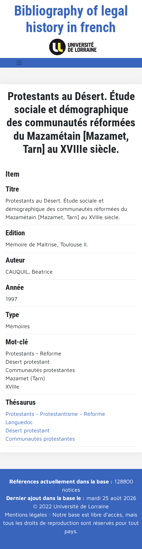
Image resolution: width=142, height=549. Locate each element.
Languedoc (19, 422)
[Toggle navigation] (19, 63)
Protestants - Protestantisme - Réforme (55, 414)
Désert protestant (28, 430)
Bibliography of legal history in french (71, 19)
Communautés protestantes (40, 438)
